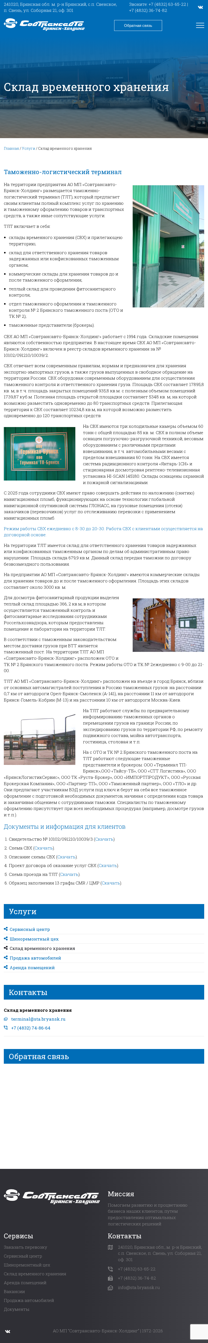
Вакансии (14, 1291)
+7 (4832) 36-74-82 (148, 10)
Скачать (104, 839)
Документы (23, 49)
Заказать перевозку (25, 1247)
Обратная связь (138, 25)
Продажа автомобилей (36, 137)
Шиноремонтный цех (34, 117)
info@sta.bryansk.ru (139, 1287)
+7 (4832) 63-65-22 (167, 4)
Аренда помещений (32, 147)
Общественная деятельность (42, 68)
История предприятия (35, 59)
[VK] (200, 7)
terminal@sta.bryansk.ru (38, 1019)
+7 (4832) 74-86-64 (30, 1028)
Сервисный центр (30, 108)
